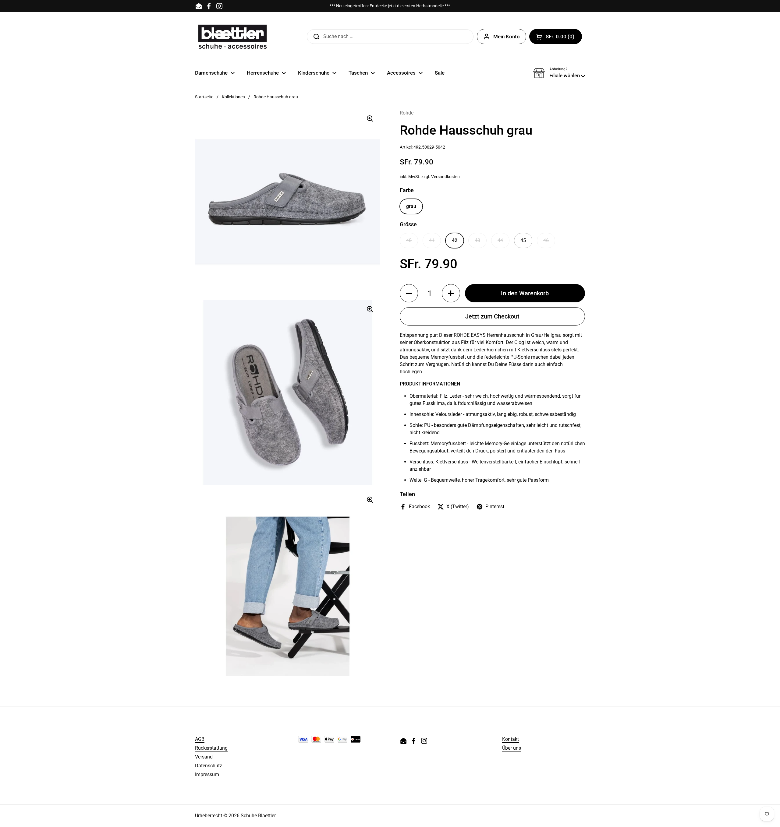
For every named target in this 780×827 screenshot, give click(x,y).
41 (431, 240)
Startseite (204, 96)
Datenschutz (208, 766)
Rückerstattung (211, 748)
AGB (199, 739)
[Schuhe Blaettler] (232, 36)
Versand (204, 757)
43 (477, 240)
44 (500, 240)
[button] (555, 36)
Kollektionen (233, 96)
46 (546, 240)
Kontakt (510, 739)
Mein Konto (506, 36)
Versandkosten (445, 176)
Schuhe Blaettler (258, 815)
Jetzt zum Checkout (492, 316)
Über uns (511, 748)
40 (409, 240)
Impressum (207, 774)
